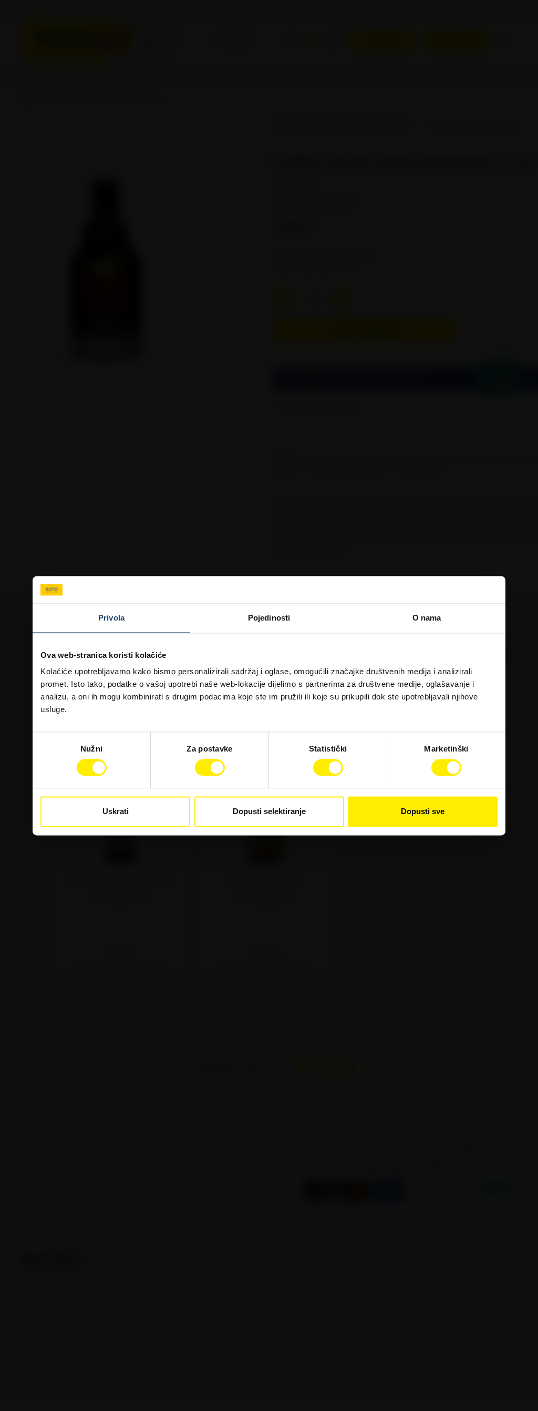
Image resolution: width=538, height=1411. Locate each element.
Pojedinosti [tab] (269, 617)
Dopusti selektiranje (269, 811)
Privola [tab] (111, 617)
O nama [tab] (426, 617)
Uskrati (115, 811)
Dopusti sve (422, 811)
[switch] (210, 767)
